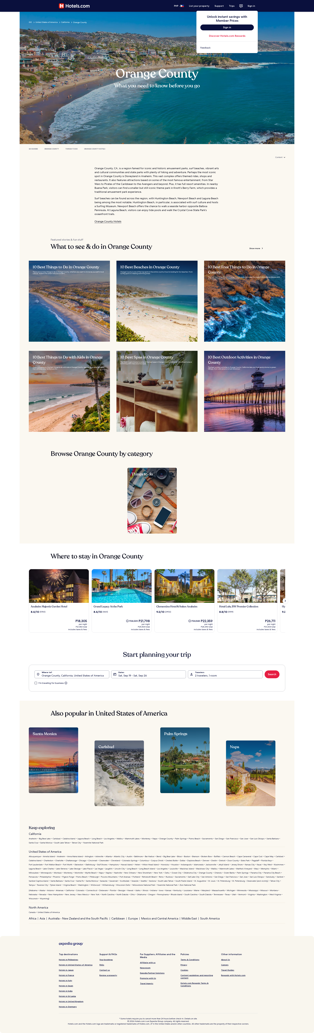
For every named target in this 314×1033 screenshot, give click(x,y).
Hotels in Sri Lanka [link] (67, 996)
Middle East (189, 918)
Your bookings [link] (106, 959)
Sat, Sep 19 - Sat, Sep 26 (132, 675)
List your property (199, 5)
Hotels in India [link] (65, 991)
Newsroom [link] (145, 968)
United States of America (46, 22)
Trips (232, 5)
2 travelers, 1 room (206, 675)
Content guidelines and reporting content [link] (197, 976)
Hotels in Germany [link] (68, 1006)
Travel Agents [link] (146, 983)
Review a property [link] (108, 975)
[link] (227, 47)
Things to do (71, 149)
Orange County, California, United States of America (73, 675)
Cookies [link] (184, 970)
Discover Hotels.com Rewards (227, 35)
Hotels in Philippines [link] (68, 959)
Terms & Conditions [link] (190, 959)
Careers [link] (224, 965)
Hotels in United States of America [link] (75, 965)
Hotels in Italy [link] (65, 980)
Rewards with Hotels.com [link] (233, 975)
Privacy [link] (184, 965)
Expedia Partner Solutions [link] (152, 973)
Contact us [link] (104, 970)
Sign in (251, 5)
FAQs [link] (101, 965)
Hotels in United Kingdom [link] (71, 1001)
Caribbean (118, 918)
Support (219, 5)
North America (38, 907)
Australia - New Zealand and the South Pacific (78, 918)
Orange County (51, 149)
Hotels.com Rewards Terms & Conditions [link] (195, 984)
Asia (42, 918)
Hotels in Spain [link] (66, 985)
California (65, 22)
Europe (133, 918)
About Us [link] (225, 959)
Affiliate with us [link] (148, 962)
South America (210, 918)
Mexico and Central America (159, 918)
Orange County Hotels (94, 149)
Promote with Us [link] (148, 978)
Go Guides (33, 149)
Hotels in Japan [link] (66, 970)
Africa (32, 918)
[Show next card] (285, 600)
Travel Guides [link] (227, 970)
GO (30, 22)
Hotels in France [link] (66, 975)
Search (272, 674)
